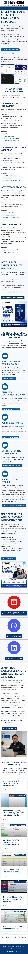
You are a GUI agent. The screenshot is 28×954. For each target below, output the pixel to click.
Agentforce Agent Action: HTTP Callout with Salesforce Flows (13, 783)
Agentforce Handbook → (10, 213)
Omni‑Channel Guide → (9, 215)
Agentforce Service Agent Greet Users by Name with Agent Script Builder (13, 813)
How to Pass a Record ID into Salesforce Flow (13, 927)
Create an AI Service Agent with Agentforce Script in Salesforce (14, 899)
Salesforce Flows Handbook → (11, 180)
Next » (24, 937)
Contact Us (10, 948)
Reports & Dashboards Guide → (12, 138)
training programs (8, 720)
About (4, 946)
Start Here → (6, 134)
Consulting (22, 946)
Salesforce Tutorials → (9, 136)
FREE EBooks (15, 946)
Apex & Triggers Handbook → (11, 175)
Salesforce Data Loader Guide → (12, 140)
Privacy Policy (17, 948)
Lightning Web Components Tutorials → (14, 178)
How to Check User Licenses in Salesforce (12, 871)
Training (9, 946)
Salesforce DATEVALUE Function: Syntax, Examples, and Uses (12, 842)
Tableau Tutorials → (8, 252)
